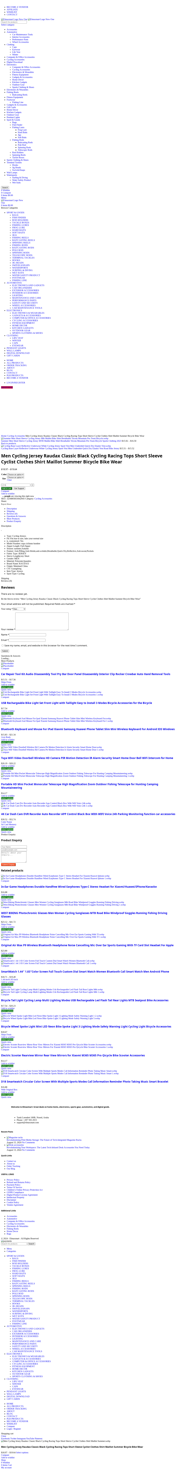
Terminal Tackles (14, 162)
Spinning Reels (19, 155)
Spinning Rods (24, 147)
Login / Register (14, 1429)
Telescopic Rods (25, 150)
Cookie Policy (13, 1202)
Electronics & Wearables (23, 72)
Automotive (12, 32)
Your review (8, 629)
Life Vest (16, 52)
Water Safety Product (21, 180)
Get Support (19, 488)
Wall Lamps (12, 172)
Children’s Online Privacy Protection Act (25, 1190)
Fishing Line (17, 102)
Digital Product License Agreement (22, 1195)
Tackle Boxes (18, 157)
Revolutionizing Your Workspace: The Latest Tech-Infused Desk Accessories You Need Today (48, 1147)
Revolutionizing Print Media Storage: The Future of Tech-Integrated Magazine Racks (44, 1140)
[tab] (92, 508)
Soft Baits (22, 137)
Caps (14, 47)
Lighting (17, 295)
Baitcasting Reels (19, 95)
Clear (9, 480)
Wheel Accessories (20, 42)
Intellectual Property (15, 1197)
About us (11, 1163)
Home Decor (18, 79)
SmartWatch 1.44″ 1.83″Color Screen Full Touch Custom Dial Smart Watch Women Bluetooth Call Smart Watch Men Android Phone (85, 971)
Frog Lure (22, 130)
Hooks (15, 165)
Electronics (11, 64)
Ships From (6, 682)
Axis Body (6, 737)
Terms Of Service (14, 1187)
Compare (11, 1426)
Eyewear (16, 49)
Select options (22, 1452)
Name (5, 634)
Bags (14, 122)
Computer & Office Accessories (21, 57)
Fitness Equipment (20, 74)
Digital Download (15, 62)
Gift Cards (11, 107)
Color (4, 474)
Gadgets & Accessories (22, 77)
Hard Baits (22, 132)
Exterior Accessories (25, 290)
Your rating (7, 609)
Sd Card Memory (8, 824)
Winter (15, 54)
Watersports (12, 175)
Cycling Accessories (15, 59)
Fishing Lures (18, 127)
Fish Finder (17, 125)
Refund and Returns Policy (18, 1182)
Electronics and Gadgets (28, 285)
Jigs (19, 135)
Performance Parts (20, 39)
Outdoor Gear (18, 85)
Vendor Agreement (15, 1205)
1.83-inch (13, 979)
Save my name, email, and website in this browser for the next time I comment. (45, 645)
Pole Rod (22, 145)
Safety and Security (25, 303)
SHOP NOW (7, 387)
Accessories (12, 29)
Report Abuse (6, 504)
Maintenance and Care (26, 298)
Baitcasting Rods (25, 142)
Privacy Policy (13, 1180)
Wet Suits (16, 182)
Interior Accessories (20, 37)
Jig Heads (16, 167)
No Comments (28, 1142)
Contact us (11, 1161)
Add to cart (6, 488)
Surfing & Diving (20, 177)
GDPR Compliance (15, 1192)
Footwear (11, 100)
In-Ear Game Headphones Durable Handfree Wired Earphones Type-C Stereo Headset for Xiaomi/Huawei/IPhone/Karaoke (79, 886)
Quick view (6, 689)
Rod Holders (18, 152)
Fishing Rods (18, 140)
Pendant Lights (13, 117)
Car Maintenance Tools (22, 34)
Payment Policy (13, 1185)
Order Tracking (13, 1166)
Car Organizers (22, 288)
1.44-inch (5, 979)
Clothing (10, 44)
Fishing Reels (13, 92)
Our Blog (11, 1168)
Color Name (6, 822)
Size (4, 478)
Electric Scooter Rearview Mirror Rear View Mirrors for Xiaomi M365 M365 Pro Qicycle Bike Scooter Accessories (73, 1055)
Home (4, 436)
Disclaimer (11, 1200)
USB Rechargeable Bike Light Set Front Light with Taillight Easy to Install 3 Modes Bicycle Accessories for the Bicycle (76, 703)
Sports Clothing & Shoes (23, 87)
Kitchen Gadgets (19, 82)
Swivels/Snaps (18, 170)
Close (3, 1436)
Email (5, 640)
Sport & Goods (13, 120)
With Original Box (9, 1089)
